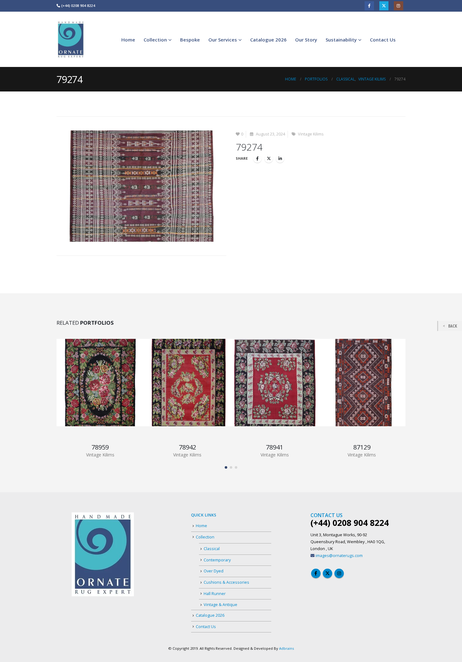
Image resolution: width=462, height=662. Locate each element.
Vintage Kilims (311, 134)
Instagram (398, 5)
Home (128, 39)
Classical (212, 548)
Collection (155, 39)
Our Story (306, 39)
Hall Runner (215, 593)
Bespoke (190, 39)
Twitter (383, 5)
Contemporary (217, 560)
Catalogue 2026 (268, 39)
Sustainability (341, 39)
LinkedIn (280, 158)
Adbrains (286, 648)
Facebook (369, 5)
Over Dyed (213, 571)
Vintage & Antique (220, 604)
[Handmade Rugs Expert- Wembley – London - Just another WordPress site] (71, 39)
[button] (225, 467)
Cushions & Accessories (226, 582)
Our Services (222, 39)
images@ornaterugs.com (339, 555)
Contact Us (383, 39)
